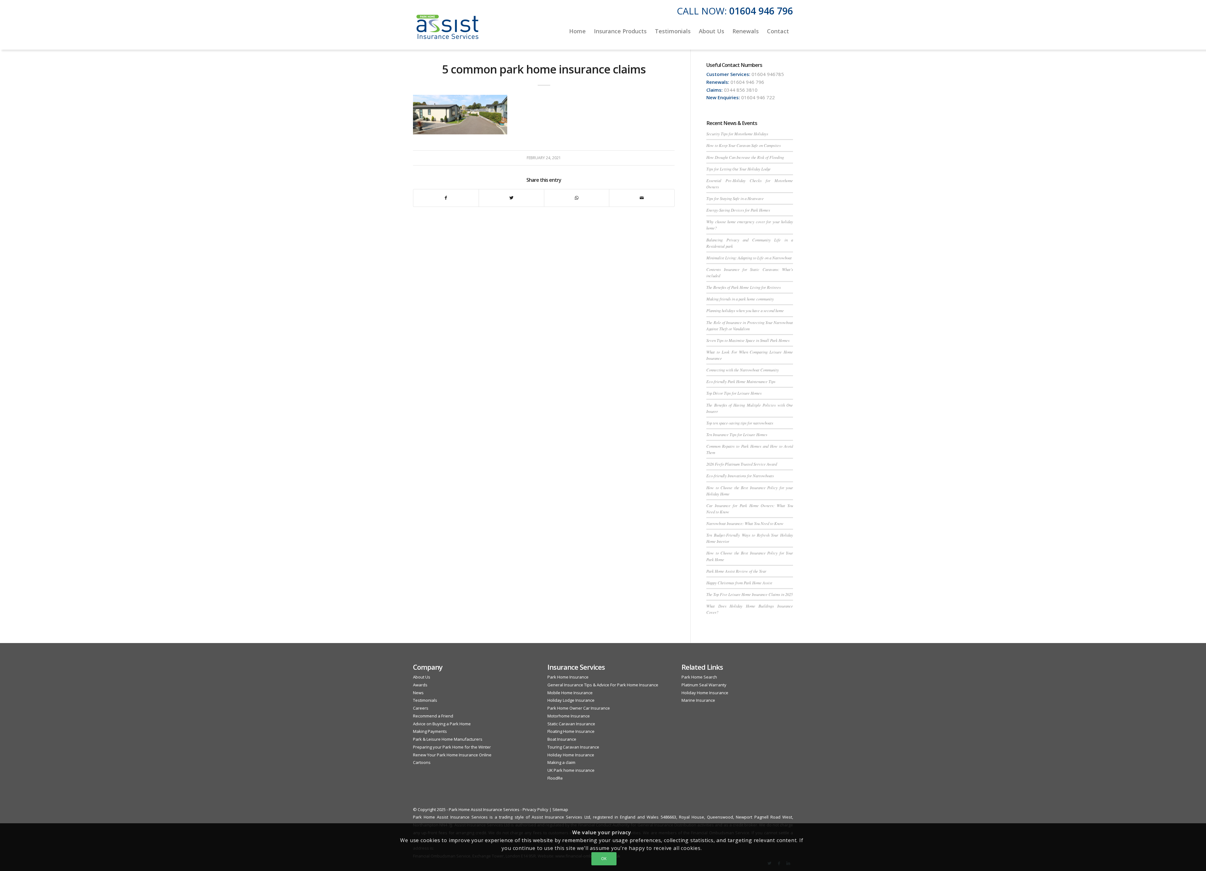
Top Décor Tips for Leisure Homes (734, 393)
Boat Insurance (561, 739)
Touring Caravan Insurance (573, 747)
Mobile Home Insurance (570, 692)
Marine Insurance (698, 700)
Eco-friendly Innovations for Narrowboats (740, 475)
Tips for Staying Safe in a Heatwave (735, 198)
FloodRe (555, 778)
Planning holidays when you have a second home (745, 310)
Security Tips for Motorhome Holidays (737, 133)
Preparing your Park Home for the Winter (452, 747)
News (418, 692)
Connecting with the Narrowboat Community (742, 369)
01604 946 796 (761, 10)
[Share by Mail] (641, 198)
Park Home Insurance (568, 677)
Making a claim (561, 762)
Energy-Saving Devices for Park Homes (738, 210)
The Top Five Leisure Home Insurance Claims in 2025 (749, 594)
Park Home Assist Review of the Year (736, 571)
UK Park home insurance (571, 770)
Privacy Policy (535, 809)
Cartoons (422, 762)
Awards (420, 685)
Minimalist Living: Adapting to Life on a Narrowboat (749, 257)
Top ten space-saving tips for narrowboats (739, 422)
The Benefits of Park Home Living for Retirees (743, 287)
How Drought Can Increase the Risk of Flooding (745, 157)
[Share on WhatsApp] (576, 198)
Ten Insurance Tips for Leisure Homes (736, 434)
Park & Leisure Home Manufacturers (447, 739)
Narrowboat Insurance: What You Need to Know (745, 523)
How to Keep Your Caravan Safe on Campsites (743, 145)
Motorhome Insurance (568, 716)
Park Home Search (699, 677)
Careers (420, 708)
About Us (421, 677)
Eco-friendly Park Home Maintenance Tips (740, 381)
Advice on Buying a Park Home (442, 724)
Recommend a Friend (433, 716)
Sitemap (560, 809)
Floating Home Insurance (571, 731)
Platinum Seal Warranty (704, 685)
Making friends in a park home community (740, 298)
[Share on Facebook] (446, 198)
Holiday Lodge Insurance (571, 700)
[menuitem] (577, 31)
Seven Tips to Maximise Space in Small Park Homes (748, 340)
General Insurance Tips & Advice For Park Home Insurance (602, 685)
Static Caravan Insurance (571, 724)
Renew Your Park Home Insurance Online (452, 755)
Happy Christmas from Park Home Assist (739, 582)
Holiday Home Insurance (570, 755)
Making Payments (430, 731)
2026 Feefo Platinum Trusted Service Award (741, 464)
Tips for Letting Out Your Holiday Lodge (738, 168)
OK (604, 858)
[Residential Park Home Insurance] (447, 31)
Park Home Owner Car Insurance (578, 708)
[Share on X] (511, 198)
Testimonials (425, 700)
